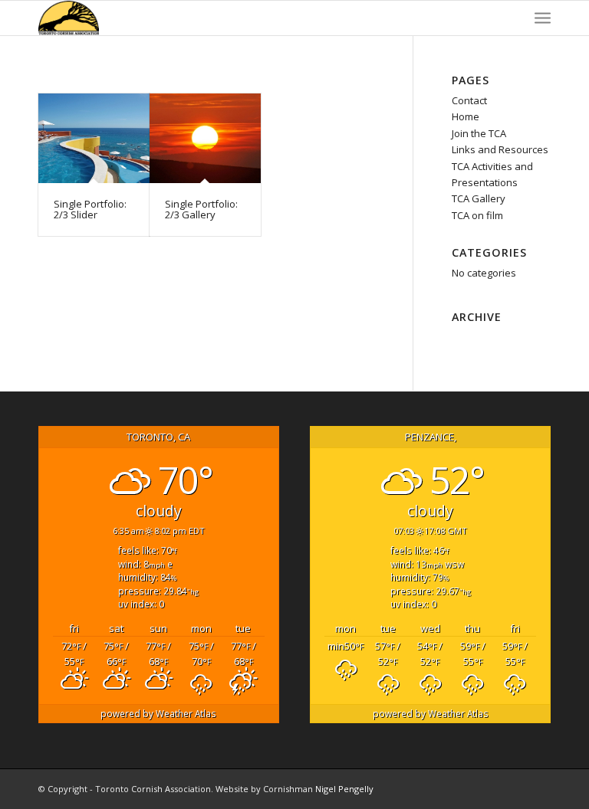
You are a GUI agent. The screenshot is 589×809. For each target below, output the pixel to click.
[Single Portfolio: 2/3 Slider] (94, 138)
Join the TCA (479, 133)
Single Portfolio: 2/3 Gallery (201, 209)
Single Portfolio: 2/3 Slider (90, 209)
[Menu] (543, 18)
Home (465, 116)
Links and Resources (500, 149)
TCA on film (477, 215)
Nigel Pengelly (344, 788)
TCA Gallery (478, 198)
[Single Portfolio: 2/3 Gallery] (205, 138)
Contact (469, 100)
